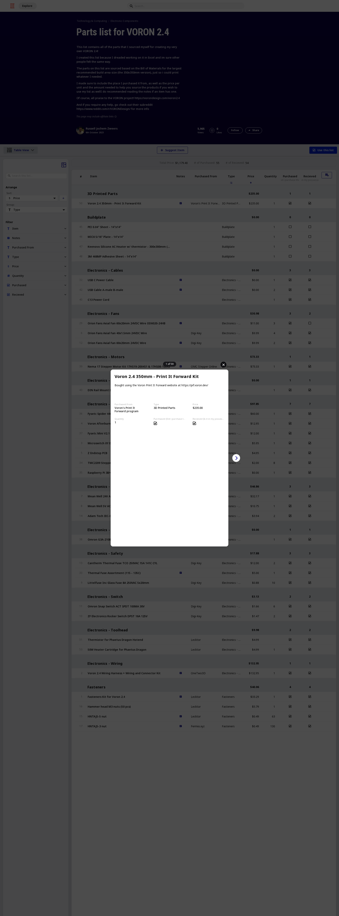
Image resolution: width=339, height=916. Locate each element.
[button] (236, 458)
